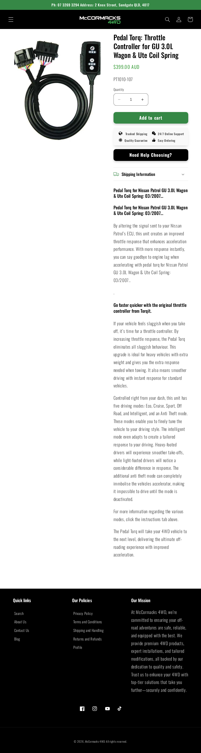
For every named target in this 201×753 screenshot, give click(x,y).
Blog (17, 638)
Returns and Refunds (87, 638)
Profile (77, 647)
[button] (10, 19)
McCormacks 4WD (95, 741)
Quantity (118, 89)
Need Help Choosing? (150, 155)
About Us (20, 621)
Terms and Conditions (87, 621)
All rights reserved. (116, 741)
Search (19, 613)
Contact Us (21, 630)
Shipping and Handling (88, 630)
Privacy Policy (83, 613)
